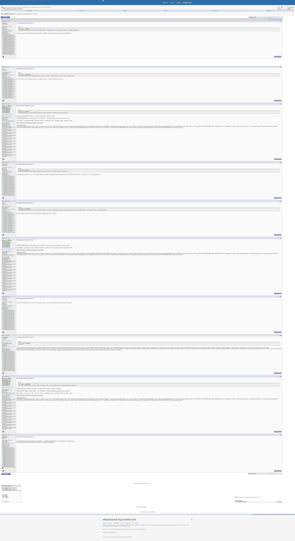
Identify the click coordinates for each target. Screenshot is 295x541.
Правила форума (5, 501)
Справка (165, 10)
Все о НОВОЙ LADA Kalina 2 (45, 7)
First (258, 17)
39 (263, 17)
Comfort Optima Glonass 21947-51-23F (7, 443)
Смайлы (3, 495)
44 (271, 17)
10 (8, 125)
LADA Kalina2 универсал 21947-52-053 (7, 31)
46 (275, 17)
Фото (133, 523)
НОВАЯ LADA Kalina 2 (35, 7)
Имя (278, 7)
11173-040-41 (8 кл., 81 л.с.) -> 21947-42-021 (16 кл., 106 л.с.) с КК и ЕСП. (8, 121)
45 (273, 17)
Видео (136, 523)
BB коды (3, 494)
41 (266, 17)
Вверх (293, 514)
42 (268, 17)
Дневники (81, 10)
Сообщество (214, 10)
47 (276, 17)
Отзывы (110, 523)
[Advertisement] (142, 62)
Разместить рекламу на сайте (109, 532)
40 (265, 17)
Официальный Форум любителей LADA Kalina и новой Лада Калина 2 (16, 7)
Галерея (125, 10)
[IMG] (3, 496)
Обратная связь (256, 514)
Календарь (268, 10)
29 (10, 349)
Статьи (122, 523)
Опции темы (270, 19)
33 (261, 17)
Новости (172, 2)
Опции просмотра (278, 19)
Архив (289, 514)
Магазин (179, 2)
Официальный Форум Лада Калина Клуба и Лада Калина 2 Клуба (274, 514)
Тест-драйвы (116, 523)
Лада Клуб (165, 2)
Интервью (127, 523)
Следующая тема (145, 483)
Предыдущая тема (138, 483)
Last (280, 17)
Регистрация (29, 10)
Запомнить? (291, 7)
